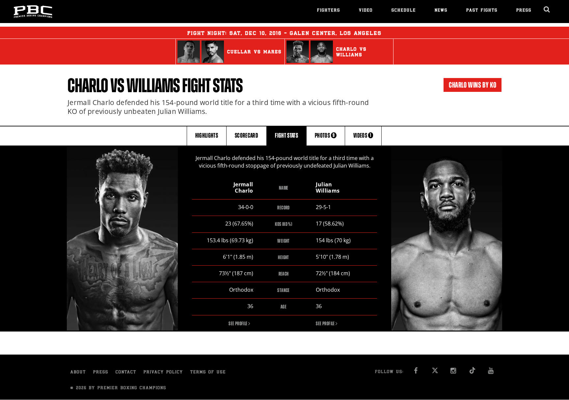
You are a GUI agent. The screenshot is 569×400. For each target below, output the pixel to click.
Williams (153, 85)
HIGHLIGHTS (206, 135)
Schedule (404, 10)
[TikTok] (472, 372)
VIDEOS (362, 135)
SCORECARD (246, 135)
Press (523, 10)
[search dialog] (547, 9)
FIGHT (286, 135)
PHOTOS (325, 135)
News (441, 10)
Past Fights (482, 10)
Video (366, 10)
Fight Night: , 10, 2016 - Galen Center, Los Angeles (284, 33)
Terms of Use (208, 372)
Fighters (328, 10)
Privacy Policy (163, 372)
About (78, 372)
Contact (126, 372)
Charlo (88, 85)
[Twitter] (434, 372)
